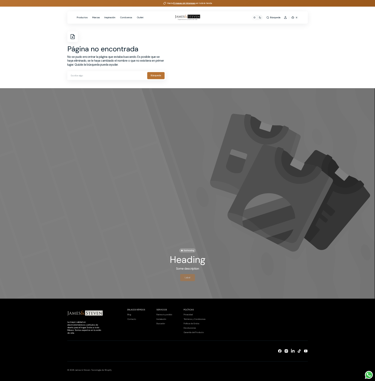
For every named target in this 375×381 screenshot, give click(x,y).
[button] (273, 17)
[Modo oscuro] (257, 17)
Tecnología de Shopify (101, 370)
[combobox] (116, 75)
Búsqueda (156, 75)
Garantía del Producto (194, 332)
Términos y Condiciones (195, 319)
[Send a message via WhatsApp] (369, 375)
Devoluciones (190, 328)
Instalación (161, 319)
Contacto (131, 319)
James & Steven (82, 370)
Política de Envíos (191, 323)
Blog (129, 314)
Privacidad (188, 314)
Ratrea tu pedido (164, 314)
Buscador (160, 323)
